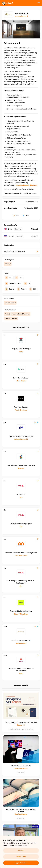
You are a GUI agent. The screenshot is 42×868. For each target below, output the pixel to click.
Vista (17, 215)
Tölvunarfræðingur (11, 318)
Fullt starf (8, 264)
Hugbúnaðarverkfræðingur (20, 314)
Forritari (7, 314)
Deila (27, 215)
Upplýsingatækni (10, 303)
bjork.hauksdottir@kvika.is (26, 185)
